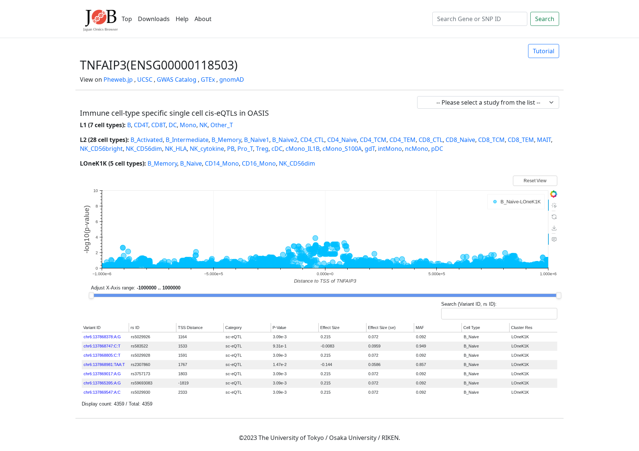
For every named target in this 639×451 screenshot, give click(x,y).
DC (173, 125)
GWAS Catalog (176, 79)
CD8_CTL (431, 140)
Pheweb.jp (118, 79)
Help (182, 19)
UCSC (144, 79)
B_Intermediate (187, 140)
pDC (437, 149)
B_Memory (226, 140)
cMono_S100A (342, 149)
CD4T (141, 125)
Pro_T (245, 149)
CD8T (158, 125)
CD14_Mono (222, 163)
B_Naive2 (284, 140)
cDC (277, 149)
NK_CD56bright (101, 149)
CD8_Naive (460, 140)
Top (127, 19)
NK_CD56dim (144, 149)
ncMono (416, 149)
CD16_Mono (259, 163)
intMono (390, 149)
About (203, 19)
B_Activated (147, 140)
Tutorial (543, 51)
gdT (370, 149)
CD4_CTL (312, 140)
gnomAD (231, 79)
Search (544, 19)
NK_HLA (176, 149)
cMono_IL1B (302, 149)
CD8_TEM (521, 140)
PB (230, 149)
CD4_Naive (342, 140)
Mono (188, 125)
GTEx (208, 79)
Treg (262, 149)
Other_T (221, 125)
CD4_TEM (402, 140)
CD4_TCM (373, 140)
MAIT (544, 140)
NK (203, 125)
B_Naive (191, 163)
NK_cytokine (207, 149)
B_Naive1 (256, 140)
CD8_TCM (491, 140)
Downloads (154, 19)
